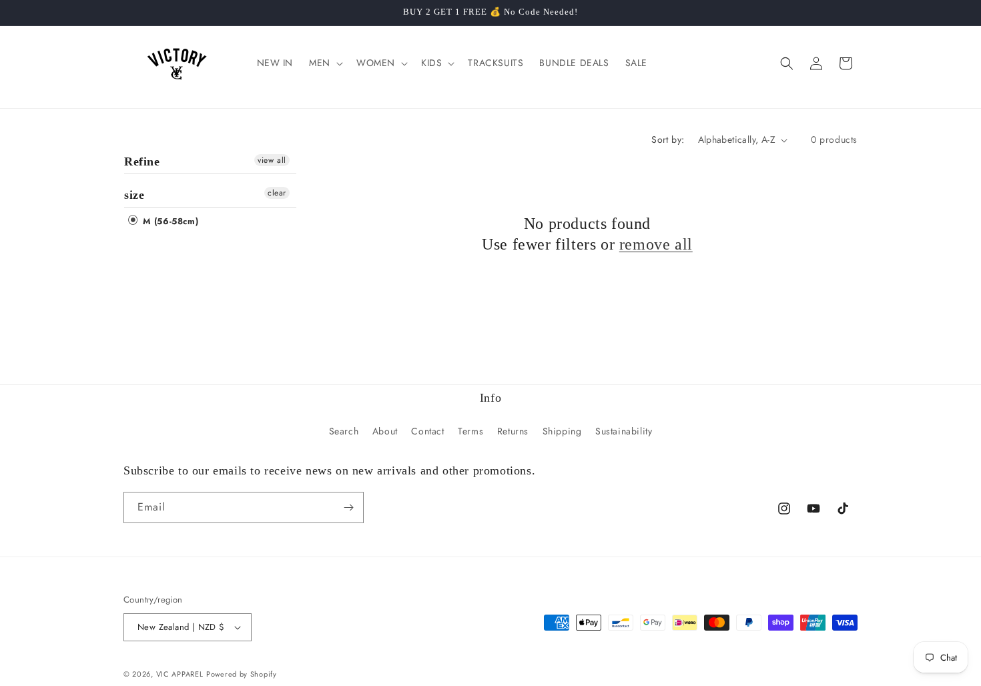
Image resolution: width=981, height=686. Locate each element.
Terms (470, 431)
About (385, 431)
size (134, 195)
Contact (427, 431)
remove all (656, 244)
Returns (513, 431)
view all (272, 160)
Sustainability (623, 431)
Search (344, 431)
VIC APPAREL (180, 674)
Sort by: (667, 139)
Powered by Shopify (241, 674)
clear (277, 193)
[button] (324, 63)
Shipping (562, 431)
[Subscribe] (348, 507)
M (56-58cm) (168, 221)
